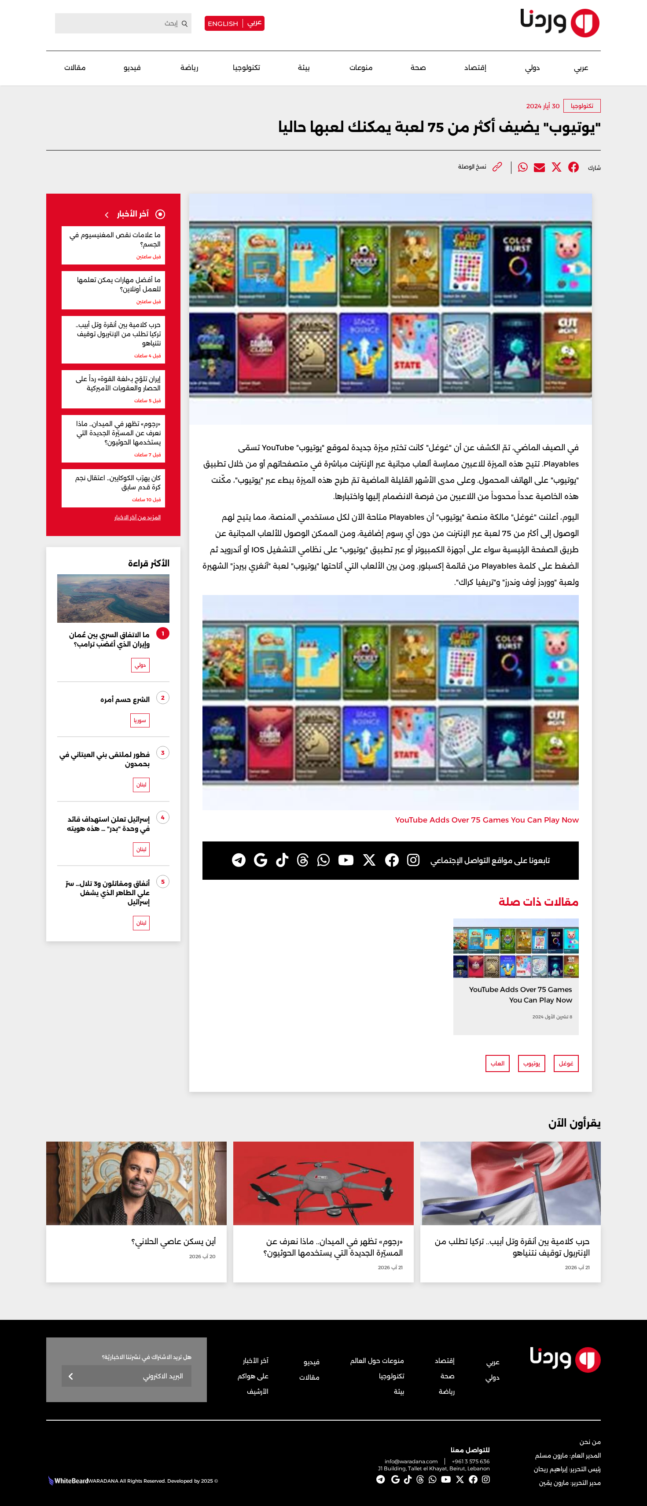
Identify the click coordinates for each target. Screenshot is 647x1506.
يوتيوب (531, 1063)
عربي (254, 22)
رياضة (189, 67)
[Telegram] (239, 860)
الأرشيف (257, 1392)
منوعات (361, 67)
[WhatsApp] (323, 860)
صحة (418, 67)
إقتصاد (475, 67)
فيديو (132, 67)
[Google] (261, 860)
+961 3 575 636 (471, 1461)
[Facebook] (573, 167)
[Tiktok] (282, 860)
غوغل (566, 1063)
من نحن (590, 1441)
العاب (497, 1063)
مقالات (75, 67)
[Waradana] (560, 23)
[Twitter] (556, 167)
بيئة (304, 67)
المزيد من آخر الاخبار (137, 517)
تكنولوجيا (246, 67)
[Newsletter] (71, 1377)
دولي (532, 67)
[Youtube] (346, 860)
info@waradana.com (411, 1461)
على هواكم (253, 1376)
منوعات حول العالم (377, 1361)
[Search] (185, 24)
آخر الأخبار (255, 1361)
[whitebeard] (67, 1481)
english (223, 23)
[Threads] (303, 860)
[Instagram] (413, 860)
